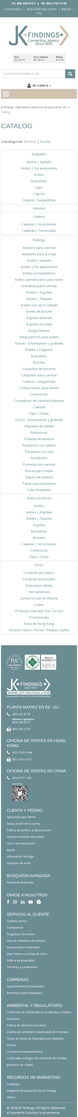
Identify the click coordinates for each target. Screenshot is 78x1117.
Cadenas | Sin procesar (39, 224)
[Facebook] (8, 902)
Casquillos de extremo (39, 369)
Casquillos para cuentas (39, 375)
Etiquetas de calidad (39, 426)
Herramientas (39, 592)
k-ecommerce (49, 1112)
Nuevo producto (39, 498)
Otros (39, 565)
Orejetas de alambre (39, 439)
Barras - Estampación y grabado (39, 343)
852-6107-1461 (22, 778)
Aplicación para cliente (41, 9)
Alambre (39, 208)
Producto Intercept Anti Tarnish (39, 611)
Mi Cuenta (40, 85)
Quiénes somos (17, 921)
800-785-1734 (21, 729)
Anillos (39, 506)
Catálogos (13, 1084)
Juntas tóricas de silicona (39, 598)
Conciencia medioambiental (25, 1051)
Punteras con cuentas (39, 464)
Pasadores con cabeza (39, 445)
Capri (39, 187)
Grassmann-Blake (39, 585)
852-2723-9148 (22, 752)
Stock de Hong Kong (39, 624)
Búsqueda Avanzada (20, 882)
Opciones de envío (19, 863)
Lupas (39, 604)
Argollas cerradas (39, 324)
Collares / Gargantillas (39, 200)
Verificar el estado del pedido (25, 837)
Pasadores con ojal (39, 451)
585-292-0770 (21, 714)
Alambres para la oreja (39, 254)
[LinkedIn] (23, 902)
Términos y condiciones (22, 967)
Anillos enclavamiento (39, 273)
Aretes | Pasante (39, 299)
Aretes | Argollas (39, 292)
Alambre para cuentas (39, 248)
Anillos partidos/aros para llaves (39, 279)
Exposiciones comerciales (23, 947)
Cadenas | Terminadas (39, 230)
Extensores (39, 432)
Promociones (39, 617)
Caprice (39, 194)
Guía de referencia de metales (26, 941)
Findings (39, 240)
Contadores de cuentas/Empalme (39, 400)
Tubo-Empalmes (39, 490)
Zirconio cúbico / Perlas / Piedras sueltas (39, 630)
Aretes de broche (39, 311)
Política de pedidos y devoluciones (29, 830)
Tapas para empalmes (39, 483)
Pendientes (39, 458)
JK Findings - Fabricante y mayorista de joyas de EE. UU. (34, 107)
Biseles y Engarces (39, 350)
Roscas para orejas (39, 471)
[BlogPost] (39, 902)
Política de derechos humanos (26, 1025)
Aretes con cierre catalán (39, 305)
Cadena (39, 216)
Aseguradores (39, 330)
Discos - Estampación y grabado (39, 420)
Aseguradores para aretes (39, 337)
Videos (11, 1097)
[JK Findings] (39, 35)
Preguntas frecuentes (21, 934)
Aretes (39, 174)
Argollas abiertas (39, 318)
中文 (39, 13)
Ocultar (45, 141)
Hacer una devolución (21, 843)
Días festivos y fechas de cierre (27, 954)
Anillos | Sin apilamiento (39, 168)
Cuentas (39, 407)
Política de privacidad (20, 960)
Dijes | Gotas (39, 413)
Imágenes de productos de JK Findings (31, 1091)
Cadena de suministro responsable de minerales (38, 1032)
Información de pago (20, 856)
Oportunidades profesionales (25, 986)
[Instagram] (15, 902)
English (66, 9)
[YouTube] (30, 902)
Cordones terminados (39, 579)
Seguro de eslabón (39, 477)
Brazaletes (39, 181)
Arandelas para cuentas (39, 286)
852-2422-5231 (22, 759)
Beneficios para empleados (24, 993)
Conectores (39, 394)
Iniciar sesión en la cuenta (23, 823)
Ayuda (11, 850)
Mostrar (30, 141)
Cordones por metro (39, 573)
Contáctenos (12, 9)
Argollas (39, 525)
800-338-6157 (21, 722)
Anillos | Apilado (39, 162)
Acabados (39, 154)
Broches (39, 362)
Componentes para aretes (39, 388)
